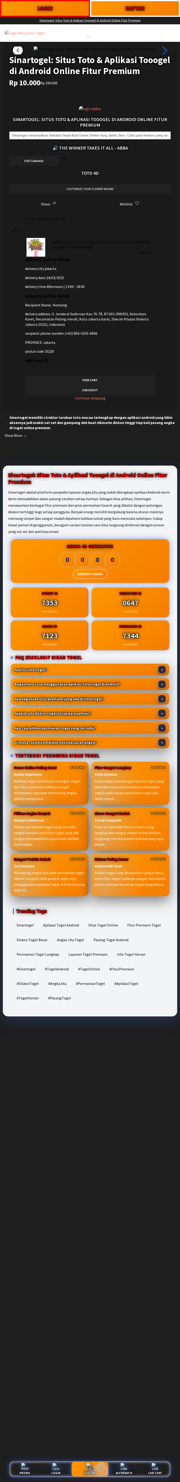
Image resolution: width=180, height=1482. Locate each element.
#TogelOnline (89, 969)
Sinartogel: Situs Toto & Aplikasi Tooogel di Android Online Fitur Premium (90, 20)
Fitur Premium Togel (144, 925)
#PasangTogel (59, 998)
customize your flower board (90, 189)
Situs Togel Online (103, 925)
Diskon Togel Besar (32, 939)
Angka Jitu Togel (70, 939)
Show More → (16, 435)
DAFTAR (135, 8)
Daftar (90, 1473)
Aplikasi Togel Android (61, 925)
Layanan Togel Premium (88, 954)
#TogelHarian (28, 998)
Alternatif (124, 1473)
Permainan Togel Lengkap (38, 954)
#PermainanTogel (90, 983)
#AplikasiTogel (126, 983)
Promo (24, 1473)
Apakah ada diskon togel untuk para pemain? (53, 713)
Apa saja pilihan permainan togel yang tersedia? (55, 728)
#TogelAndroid (57, 969)
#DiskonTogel (28, 983)
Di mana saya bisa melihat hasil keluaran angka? (56, 742)
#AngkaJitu (57, 983)
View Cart (90, 380)
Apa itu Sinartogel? (31, 669)
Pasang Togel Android (111, 939)
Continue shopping (90, 398)
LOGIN (45, 8)
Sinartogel (25, 925)
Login (55, 1473)
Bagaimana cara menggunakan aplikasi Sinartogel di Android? (67, 684)
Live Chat (155, 1473)
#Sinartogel (26, 969)
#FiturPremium (121, 969)
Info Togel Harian (131, 954)
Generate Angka (90, 574)
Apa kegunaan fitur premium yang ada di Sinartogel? (59, 698)
